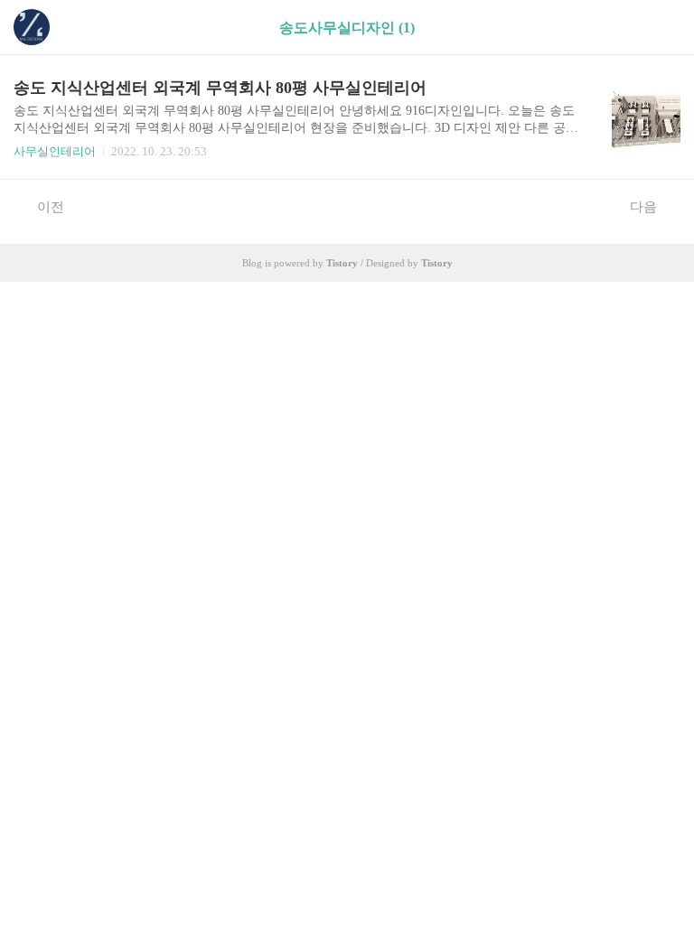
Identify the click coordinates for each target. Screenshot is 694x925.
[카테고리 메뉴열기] (662, 27)
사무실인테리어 (55, 151)
